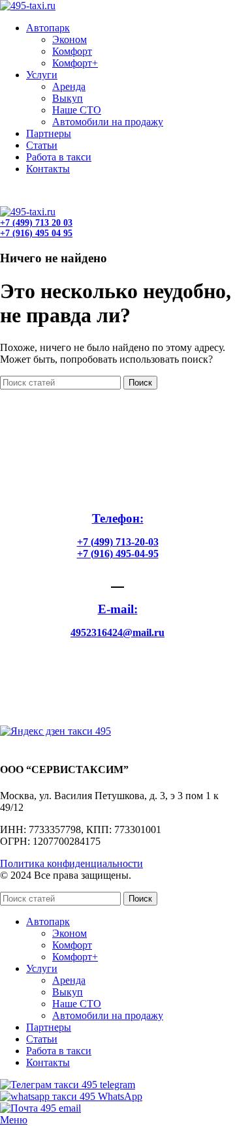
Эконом (69, 39)
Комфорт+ (75, 62)
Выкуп (67, 98)
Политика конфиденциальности (71, 863)
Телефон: (118, 518)
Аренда (69, 86)
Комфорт (72, 51)
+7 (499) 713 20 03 (36, 190)
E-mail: (118, 609)
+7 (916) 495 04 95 (36, 200)
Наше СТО (76, 109)
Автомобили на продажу (107, 121)
